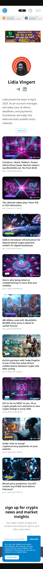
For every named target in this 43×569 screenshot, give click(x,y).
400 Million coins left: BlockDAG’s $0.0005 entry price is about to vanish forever (19, 323)
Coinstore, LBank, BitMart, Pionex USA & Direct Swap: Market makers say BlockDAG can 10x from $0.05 (20, 165)
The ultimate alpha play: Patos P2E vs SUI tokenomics (20, 204)
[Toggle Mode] (30, 10)
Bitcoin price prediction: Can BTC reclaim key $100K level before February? (19, 486)
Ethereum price (34, 18)
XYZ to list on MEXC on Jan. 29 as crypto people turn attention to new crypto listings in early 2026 (21, 406)
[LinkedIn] (25, 89)
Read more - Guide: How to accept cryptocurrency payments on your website (21, 429)
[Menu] (38, 10)
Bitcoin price (11, 18)
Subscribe (34, 539)
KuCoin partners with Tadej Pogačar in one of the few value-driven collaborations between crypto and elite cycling (21, 364)
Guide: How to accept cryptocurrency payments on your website (20, 446)
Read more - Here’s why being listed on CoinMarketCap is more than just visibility (21, 265)
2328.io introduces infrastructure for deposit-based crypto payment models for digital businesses (21, 242)
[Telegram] (18, 89)
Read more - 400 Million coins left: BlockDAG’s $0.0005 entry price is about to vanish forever (21, 305)
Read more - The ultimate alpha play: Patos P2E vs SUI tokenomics (21, 188)
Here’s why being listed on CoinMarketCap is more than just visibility (19, 283)
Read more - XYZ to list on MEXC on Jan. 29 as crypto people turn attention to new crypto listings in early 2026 (21, 388)
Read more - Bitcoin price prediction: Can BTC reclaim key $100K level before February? (21, 469)
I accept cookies (12, 557)
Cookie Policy (21, 552)
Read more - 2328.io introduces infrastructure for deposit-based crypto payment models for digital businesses (21, 225)
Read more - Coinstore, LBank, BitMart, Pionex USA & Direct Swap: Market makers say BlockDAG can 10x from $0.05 (21, 147)
